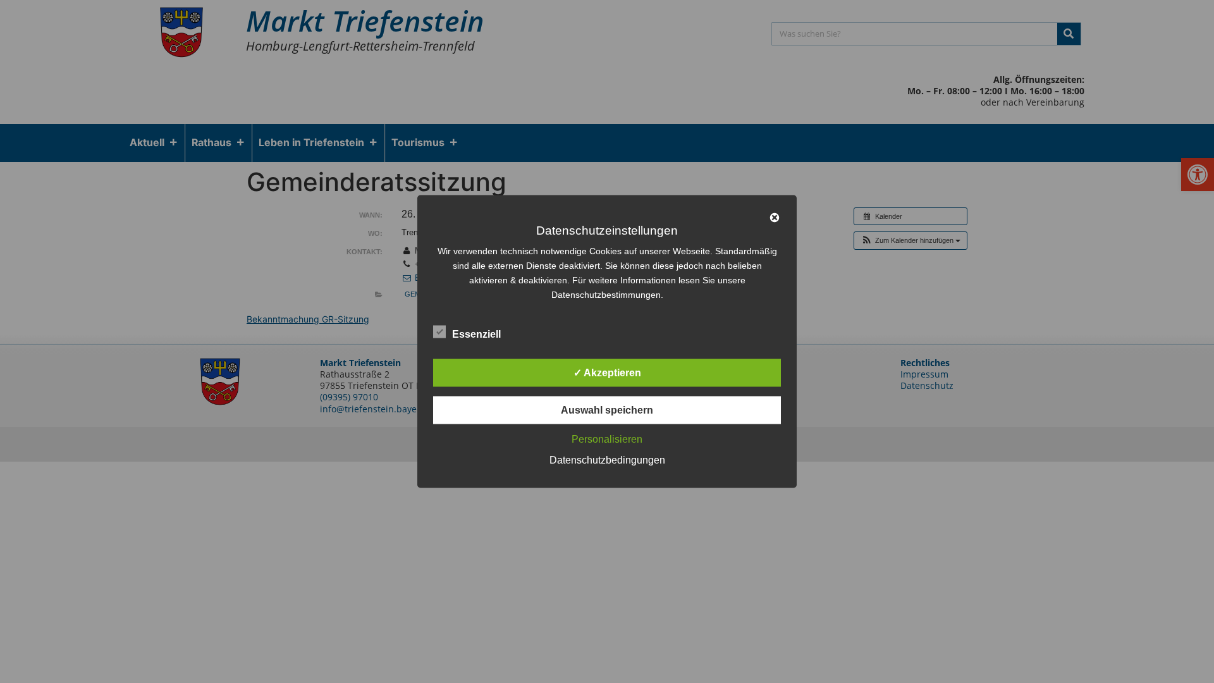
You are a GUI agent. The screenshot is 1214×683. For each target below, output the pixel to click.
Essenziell (476, 334)
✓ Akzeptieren (607, 372)
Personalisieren (607, 439)
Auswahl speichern (607, 410)
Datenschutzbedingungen (607, 460)
